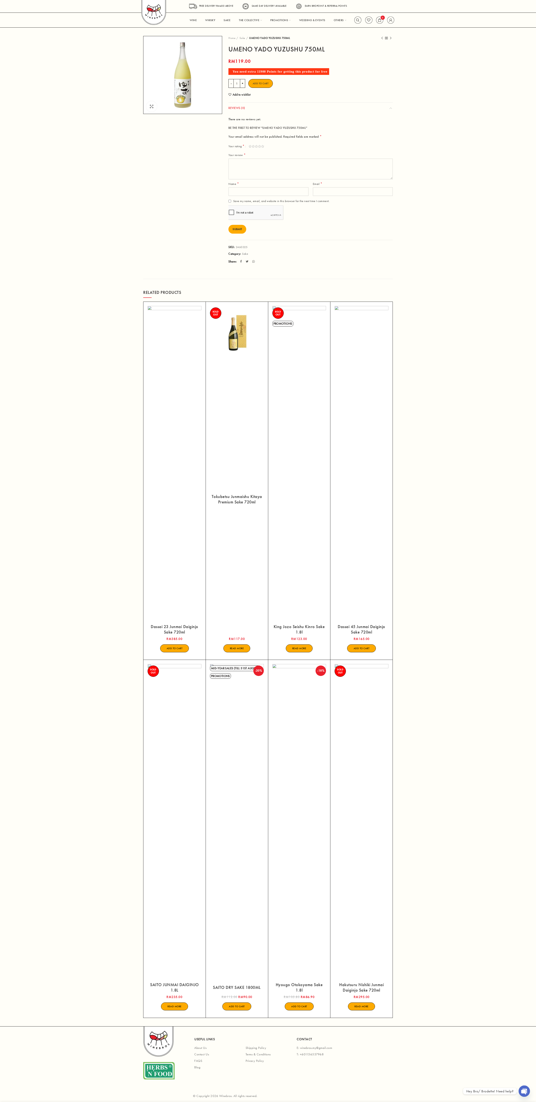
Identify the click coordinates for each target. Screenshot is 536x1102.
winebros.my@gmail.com (316, 1048)
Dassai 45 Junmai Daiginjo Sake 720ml (361, 629)
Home (231, 38)
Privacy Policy (255, 1061)
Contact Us (201, 1054)
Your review (237, 155)
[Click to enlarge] (151, 106)
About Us (200, 1048)
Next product (391, 38)
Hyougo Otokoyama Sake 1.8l (299, 987)
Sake (242, 38)
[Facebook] (241, 261)
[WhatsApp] (254, 261)
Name (233, 184)
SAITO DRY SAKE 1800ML (237, 987)
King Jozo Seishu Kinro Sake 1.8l (299, 629)
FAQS (198, 1061)
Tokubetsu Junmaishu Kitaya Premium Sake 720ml (237, 499)
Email (317, 184)
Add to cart (261, 83)
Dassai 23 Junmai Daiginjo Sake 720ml (174, 629)
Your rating (236, 146)
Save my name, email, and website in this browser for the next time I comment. (281, 201)
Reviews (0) (236, 108)
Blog (197, 1067)
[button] (174, 648)
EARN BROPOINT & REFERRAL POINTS (326, 6)
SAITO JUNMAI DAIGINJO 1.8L (174, 987)
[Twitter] (247, 261)
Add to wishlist (241, 94)
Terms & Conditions (258, 1054)
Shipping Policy (256, 1048)
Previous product (382, 38)
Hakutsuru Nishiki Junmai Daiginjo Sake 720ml (361, 987)
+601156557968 (312, 1054)
